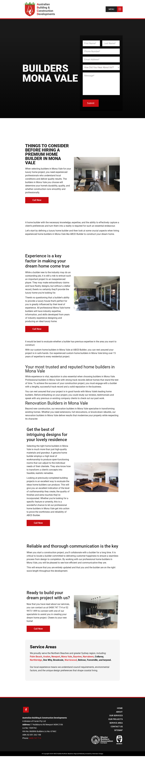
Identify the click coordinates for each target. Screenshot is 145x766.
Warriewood (71, 660)
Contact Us (117, 726)
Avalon (46, 656)
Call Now (36, 200)
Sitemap (118, 730)
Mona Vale (66, 656)
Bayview (77, 656)
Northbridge (36, 660)
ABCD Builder (80, 349)
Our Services (116, 715)
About (119, 712)
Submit (90, 103)
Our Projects (115, 719)
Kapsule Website (79, 753)
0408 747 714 (56, 607)
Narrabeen (88, 656)
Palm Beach (36, 656)
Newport (55, 656)
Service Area (116, 723)
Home (120, 708)
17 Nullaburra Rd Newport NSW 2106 (46, 724)
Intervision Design (97, 753)
